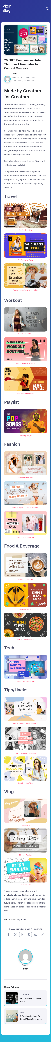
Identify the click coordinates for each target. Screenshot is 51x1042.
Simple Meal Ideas (25, 609)
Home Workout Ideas (25, 334)
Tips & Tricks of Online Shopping (25, 723)
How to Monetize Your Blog (25, 753)
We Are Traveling (25, 230)
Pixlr (14, 74)
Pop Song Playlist (25, 436)
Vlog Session (25, 825)
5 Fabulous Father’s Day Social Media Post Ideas (31, 1017)
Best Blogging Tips (25, 783)
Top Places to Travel (25, 260)
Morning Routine (25, 855)
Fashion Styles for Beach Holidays (25, 507)
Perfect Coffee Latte (25, 579)
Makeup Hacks (25, 885)
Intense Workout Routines (25, 364)
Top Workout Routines (25, 393)
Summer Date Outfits (25, 478)
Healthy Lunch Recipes (25, 639)
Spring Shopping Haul (25, 537)
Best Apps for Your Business (25, 681)
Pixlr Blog (6, 8)
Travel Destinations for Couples (25, 290)
